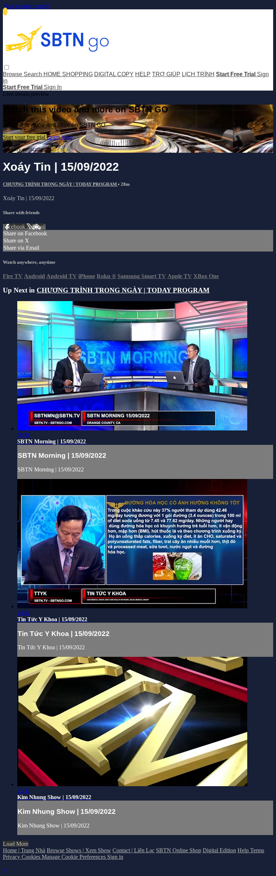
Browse (13, 74)
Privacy (12, 857)
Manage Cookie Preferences (74, 857)
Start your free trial (25, 137)
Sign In (53, 87)
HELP (143, 74)
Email (39, 226)
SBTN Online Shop (178, 850)
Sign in (59, 149)
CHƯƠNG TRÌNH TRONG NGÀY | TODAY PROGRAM (60, 184)
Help (244, 850)
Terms (257, 850)
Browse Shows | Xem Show (79, 850)
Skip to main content (26, 6)
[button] (6, 67)
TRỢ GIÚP (166, 74)
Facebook (15, 226)
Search (33, 74)
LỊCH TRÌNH (198, 74)
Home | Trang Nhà (24, 850)
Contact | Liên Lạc (133, 850)
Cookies (32, 857)
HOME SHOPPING (68, 74)
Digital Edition (219, 850)
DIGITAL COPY (114, 74)
